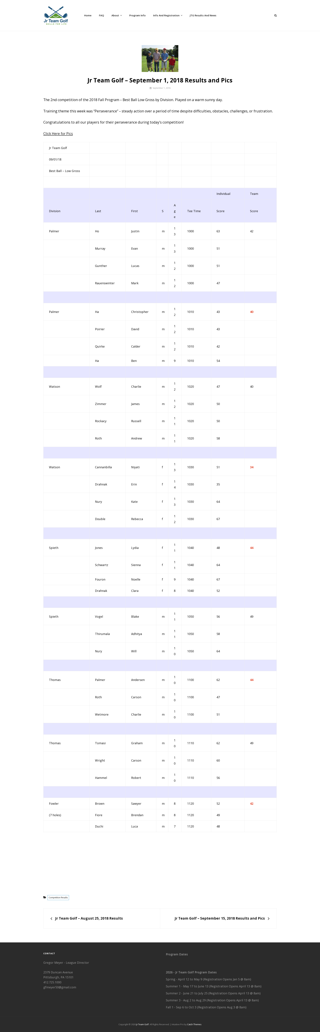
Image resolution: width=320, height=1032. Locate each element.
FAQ (101, 15)
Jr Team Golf (142, 1024)
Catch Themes (194, 1024)
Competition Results (58, 897)
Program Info (137, 15)
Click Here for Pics (58, 133)
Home (88, 15)
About (115, 15)
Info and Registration (166, 15)
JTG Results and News (203, 15)
